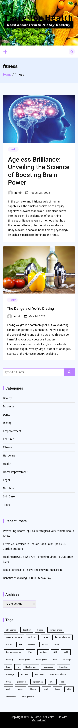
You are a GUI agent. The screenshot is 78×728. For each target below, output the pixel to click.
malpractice (48, 667)
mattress (24, 674)
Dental (7, 414)
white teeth (11, 697)
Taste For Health (44, 717)
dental (45, 637)
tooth (46, 689)
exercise (31, 645)
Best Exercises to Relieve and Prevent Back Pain (32, 569)
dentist (9, 645)
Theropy (33, 689)
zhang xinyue (28, 697)
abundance (11, 630)
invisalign (67, 659)
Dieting (7, 422)
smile (52, 682)
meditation (39, 674)
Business (8, 406)
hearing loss (41, 659)
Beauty (7, 398)
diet (20, 645)
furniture (43, 652)
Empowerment (12, 431)
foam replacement (14, 652)
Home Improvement (15, 472)
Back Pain (27, 630)
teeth (8, 689)
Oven (8, 682)
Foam (56, 645)
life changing (31, 667)
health (65, 652)
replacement (38, 682)
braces (40, 630)
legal (8, 667)
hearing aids (24, 659)
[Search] (69, 372)
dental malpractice (62, 637)
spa (62, 682)
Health (13, 149)
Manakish (63, 667)
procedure (21, 682)
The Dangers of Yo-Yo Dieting (30, 308)
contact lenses (56, 630)
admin (18, 192)
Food (30, 652)
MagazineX (39, 720)
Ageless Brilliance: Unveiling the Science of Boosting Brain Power (38, 171)
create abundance (14, 637)
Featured (8, 439)
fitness (45, 645)
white (69, 689)
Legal (6, 480)
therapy (20, 689)
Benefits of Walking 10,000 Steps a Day (27, 578)
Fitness (7, 447)
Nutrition (8, 488)
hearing (9, 659)
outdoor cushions (58, 674)
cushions (32, 637)
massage (10, 674)
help (55, 659)
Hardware (9, 455)
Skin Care (9, 496)
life (18, 667)
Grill (55, 652)
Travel (6, 504)
